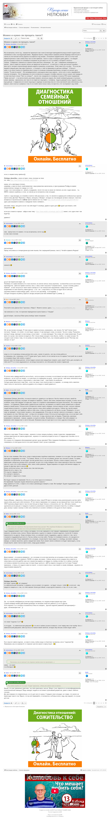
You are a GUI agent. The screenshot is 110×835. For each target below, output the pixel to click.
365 (93, 396)
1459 (93, 246)
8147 (93, 305)
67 (92, 48)
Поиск (92, 18)
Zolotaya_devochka (90, 41)
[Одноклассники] (10, 47)
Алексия (87, 239)
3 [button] (98, 38)
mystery (87, 345)
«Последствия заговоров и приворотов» (86, 12)
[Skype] (22, 47)
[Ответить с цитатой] (79, 42)
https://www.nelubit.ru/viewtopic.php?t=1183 (49, 211)
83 (92, 352)
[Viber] (17, 47)
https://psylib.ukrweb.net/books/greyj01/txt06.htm (62, 200)
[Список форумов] (14, 11)
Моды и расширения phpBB (55, 814)
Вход (104, 18)
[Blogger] (7, 47)
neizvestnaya (88, 165)
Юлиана (87, 321)
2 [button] (96, 38)
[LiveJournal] (14, 47)
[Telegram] (24, 47)
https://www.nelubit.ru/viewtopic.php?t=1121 (23, 180)
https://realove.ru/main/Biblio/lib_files (63, 308)
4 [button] (101, 38)
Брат (86, 298)
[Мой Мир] (12, 47)
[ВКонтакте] (5, 47)
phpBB (51, 810)
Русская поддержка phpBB (55, 812)
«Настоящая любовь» (80, 9)
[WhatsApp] (19, 47)
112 (93, 328)
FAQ (87, 18)
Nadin (86, 389)
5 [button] (103, 38)
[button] (106, 38)
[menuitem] (13, 24)
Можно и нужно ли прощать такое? (23, 35)
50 (92, 172)
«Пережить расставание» (81, 11)
